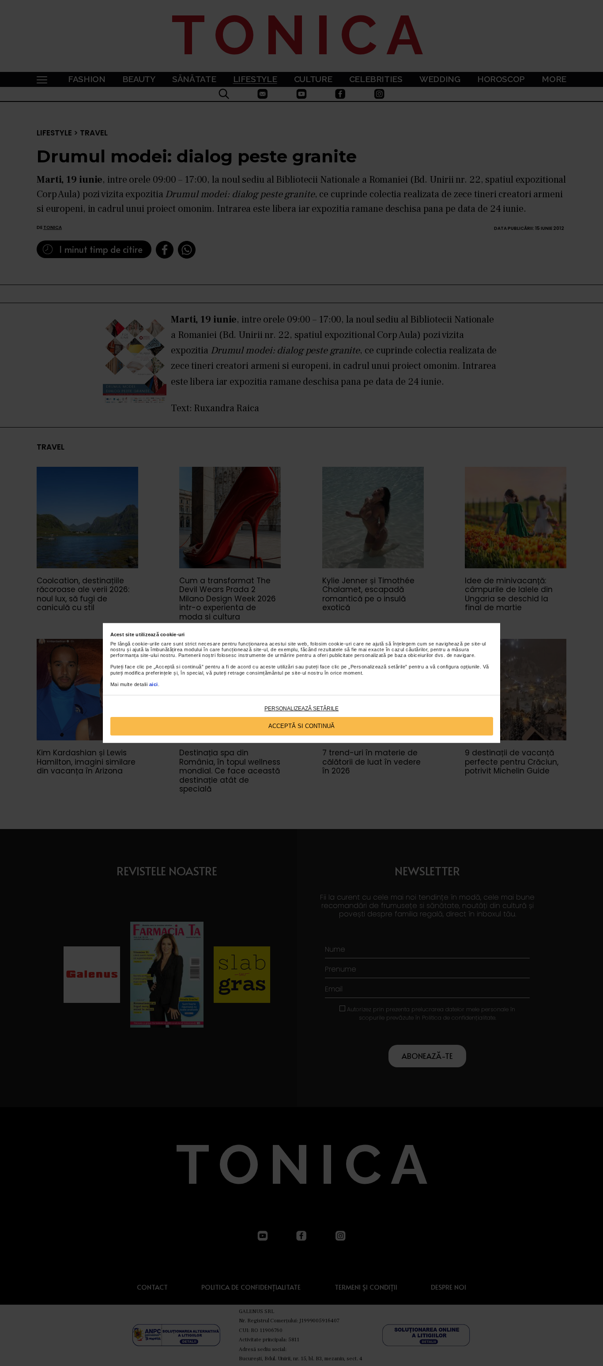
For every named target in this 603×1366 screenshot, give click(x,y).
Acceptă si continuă (301, 726)
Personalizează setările (301, 709)
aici (153, 684)
